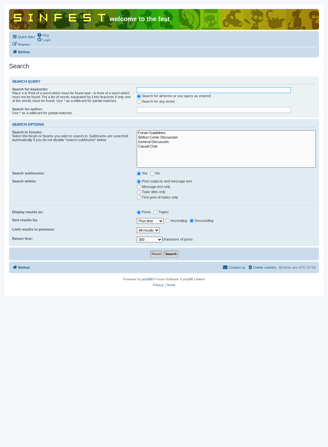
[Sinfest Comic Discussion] (226, 137)
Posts (146, 212)
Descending (204, 221)
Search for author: (27, 109)
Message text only (156, 187)
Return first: (22, 238)
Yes (145, 173)
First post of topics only (160, 197)
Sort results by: (25, 220)
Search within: (24, 181)
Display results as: (27, 212)
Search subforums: (28, 173)
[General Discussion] (226, 142)
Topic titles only (154, 192)
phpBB (147, 279)
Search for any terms (158, 101)
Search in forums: (27, 132)
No (157, 173)
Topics (164, 212)
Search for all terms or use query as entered (176, 96)
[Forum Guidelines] (226, 133)
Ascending (179, 221)
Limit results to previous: (33, 229)
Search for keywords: (30, 89)
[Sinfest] (60, 16)
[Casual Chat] (226, 146)
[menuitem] (43, 35)
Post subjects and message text (167, 181)
